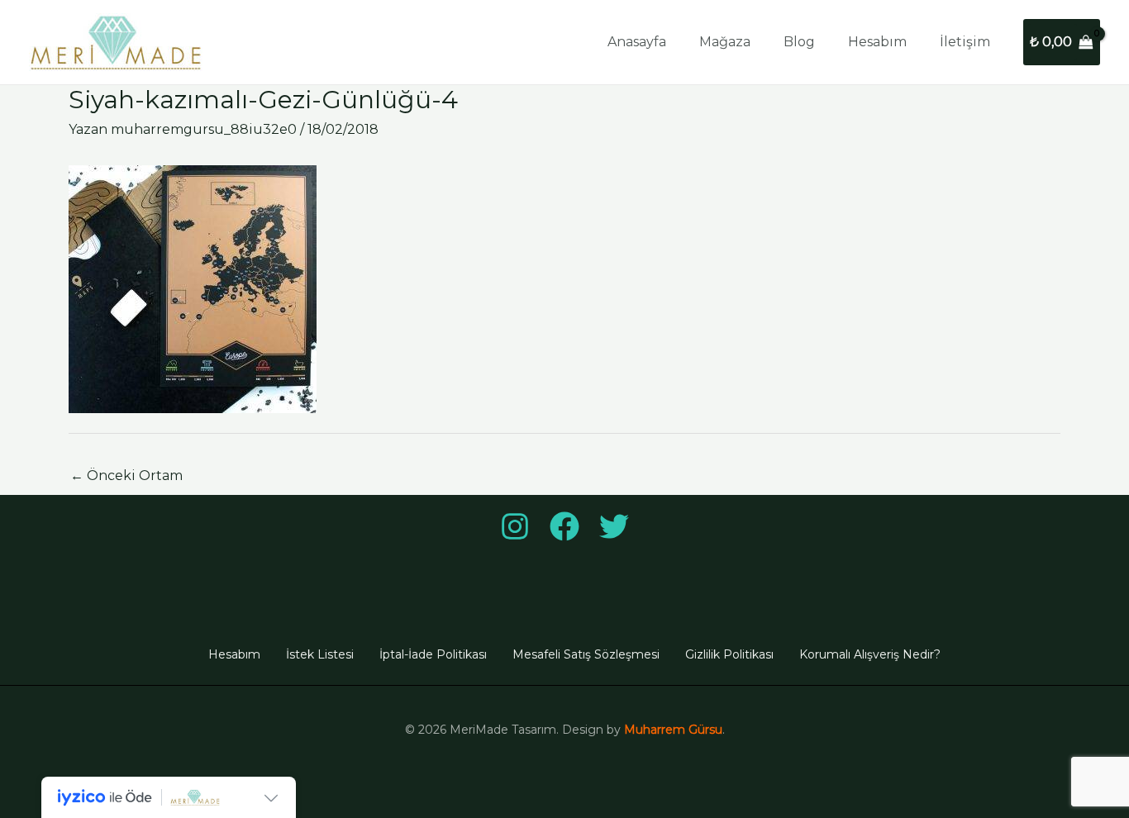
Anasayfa (636, 42)
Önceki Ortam (126, 475)
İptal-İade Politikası (433, 654)
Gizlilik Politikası (729, 654)
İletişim (965, 42)
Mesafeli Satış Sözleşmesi (586, 654)
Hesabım (877, 42)
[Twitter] (614, 526)
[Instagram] (515, 526)
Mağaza (724, 42)
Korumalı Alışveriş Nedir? (870, 654)
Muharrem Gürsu (673, 729)
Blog (799, 42)
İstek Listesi (320, 654)
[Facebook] (564, 526)
